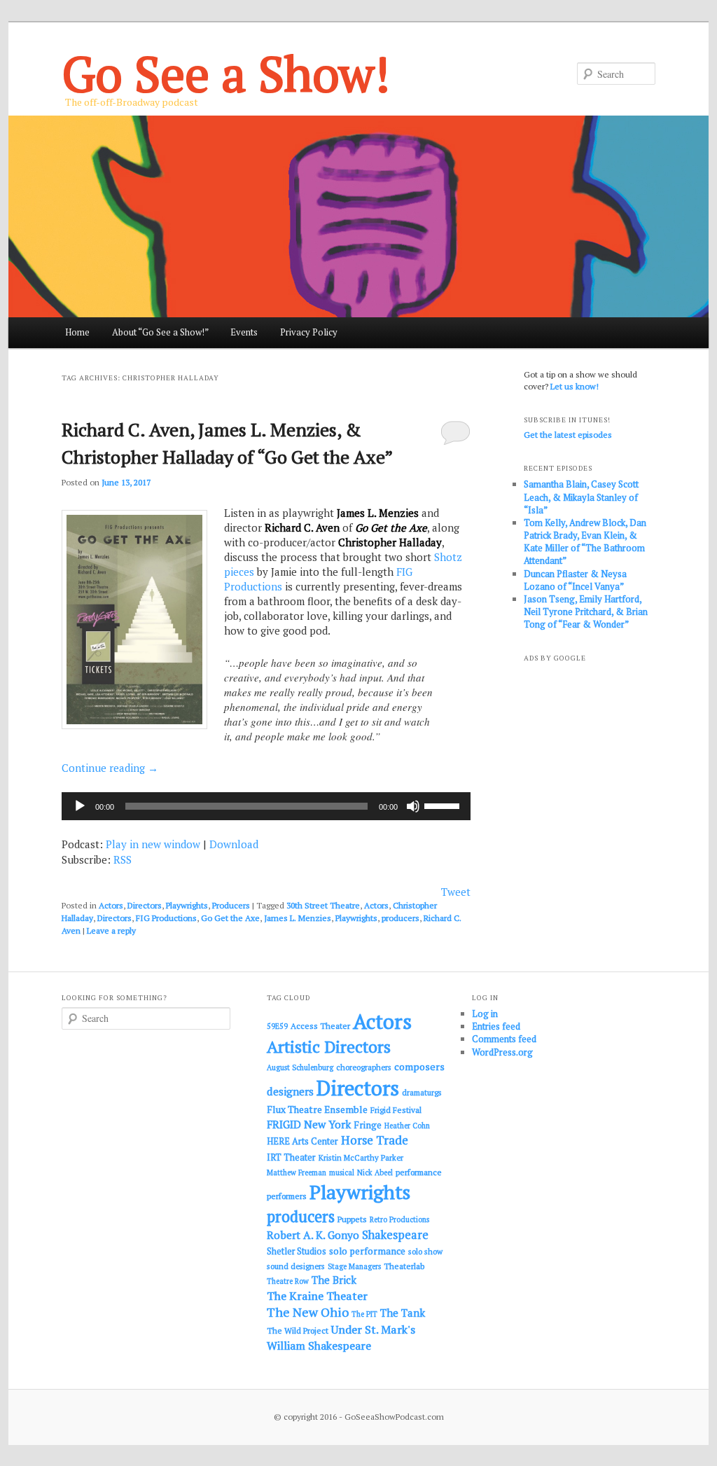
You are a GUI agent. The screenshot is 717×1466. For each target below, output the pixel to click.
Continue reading (110, 768)
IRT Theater (291, 1157)
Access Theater (320, 1026)
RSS (122, 859)
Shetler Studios (296, 1251)
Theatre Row (288, 1281)
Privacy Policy (308, 332)
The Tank (402, 1313)
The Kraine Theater (317, 1296)
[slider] (444, 804)
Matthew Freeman (296, 1172)
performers (287, 1196)
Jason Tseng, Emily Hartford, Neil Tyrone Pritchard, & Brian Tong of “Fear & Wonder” (586, 611)
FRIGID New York (309, 1124)
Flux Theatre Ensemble (317, 1109)
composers (419, 1066)
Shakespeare (395, 1235)
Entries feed (496, 1026)
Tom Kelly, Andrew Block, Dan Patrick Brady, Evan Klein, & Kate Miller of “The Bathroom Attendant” (585, 541)
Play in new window (153, 844)
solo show (425, 1251)
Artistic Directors (329, 1047)
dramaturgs (422, 1092)
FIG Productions (166, 918)
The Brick (334, 1280)
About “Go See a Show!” (160, 332)
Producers (231, 905)
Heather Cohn (407, 1125)
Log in (485, 1013)
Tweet (456, 892)
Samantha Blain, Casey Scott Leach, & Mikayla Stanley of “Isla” (581, 497)
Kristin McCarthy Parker (361, 1157)
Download (233, 844)
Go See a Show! (226, 73)
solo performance (367, 1251)
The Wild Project (297, 1330)
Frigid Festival (396, 1110)
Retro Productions (399, 1219)
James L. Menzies (297, 918)
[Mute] (413, 806)
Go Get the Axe (230, 918)
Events (244, 332)
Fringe (368, 1125)
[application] (266, 806)
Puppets (352, 1219)
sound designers (296, 1266)
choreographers (363, 1067)
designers (290, 1091)
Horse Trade (374, 1140)
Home (77, 332)
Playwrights (187, 905)
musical (341, 1172)
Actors (111, 905)
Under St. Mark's (373, 1329)
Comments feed (504, 1038)
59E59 (277, 1026)
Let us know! (574, 386)
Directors (144, 905)
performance (419, 1172)
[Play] (80, 806)
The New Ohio (308, 1312)
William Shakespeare (319, 1345)
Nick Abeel (375, 1172)
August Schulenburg (300, 1067)
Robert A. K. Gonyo (313, 1235)
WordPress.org (502, 1052)
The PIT (364, 1314)
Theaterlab (404, 1266)
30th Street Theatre (323, 905)
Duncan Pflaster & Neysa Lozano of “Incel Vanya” (575, 580)
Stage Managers (354, 1266)
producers (400, 918)
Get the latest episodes (568, 434)
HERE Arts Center (302, 1141)
